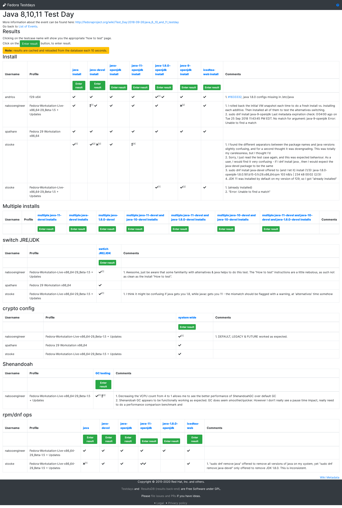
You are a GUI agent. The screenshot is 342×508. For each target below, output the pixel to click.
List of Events (28, 26)
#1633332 (235, 97)
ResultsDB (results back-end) (160, 489)
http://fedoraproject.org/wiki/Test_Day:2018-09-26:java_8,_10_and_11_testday (127, 22)
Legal (160, 503)
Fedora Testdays (20, 5)
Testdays (127, 489)
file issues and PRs (163, 496)
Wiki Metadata (329, 477)
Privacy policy (177, 503)
